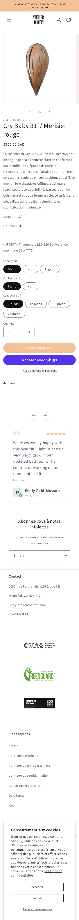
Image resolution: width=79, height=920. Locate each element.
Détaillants (17, 796)
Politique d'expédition (24, 756)
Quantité (8, 323)
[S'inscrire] (65, 555)
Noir (30, 269)
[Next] (45, 416)
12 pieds (36, 304)
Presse (13, 746)
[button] (9, 19)
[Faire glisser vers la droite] (49, 111)
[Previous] (34, 416)
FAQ (11, 805)
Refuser (37, 898)
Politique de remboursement (29, 766)
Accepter (37, 887)
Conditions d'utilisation (25, 786)
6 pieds (13, 304)
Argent (50, 269)
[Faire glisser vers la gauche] (30, 111)
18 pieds (59, 304)
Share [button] (12, 383)
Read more (19, 480)
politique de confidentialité (28, 775)
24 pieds (14, 314)
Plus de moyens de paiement (39, 370)
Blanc (12, 269)
